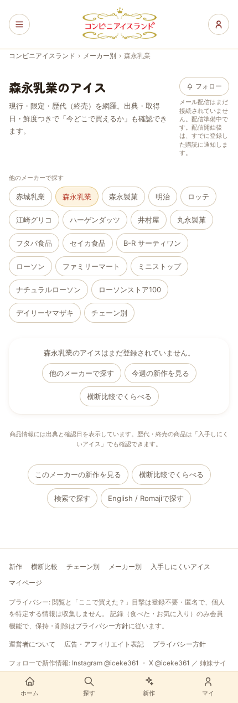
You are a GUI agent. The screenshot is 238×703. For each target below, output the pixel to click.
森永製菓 (123, 196)
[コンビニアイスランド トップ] (119, 24)
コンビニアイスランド (42, 55)
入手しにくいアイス (180, 566)
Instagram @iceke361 (105, 663)
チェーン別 (109, 312)
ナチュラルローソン (48, 289)
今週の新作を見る (160, 373)
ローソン (30, 266)
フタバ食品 (34, 243)
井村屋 (148, 219)
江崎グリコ (34, 219)
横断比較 (44, 566)
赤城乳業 (30, 196)
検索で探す (72, 498)
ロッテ (198, 196)
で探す (146, 498)
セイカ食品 (88, 243)
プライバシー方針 (101, 626)
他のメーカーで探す (81, 373)
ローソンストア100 (130, 289)
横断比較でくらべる (119, 396)
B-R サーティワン (152, 243)
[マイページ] (218, 24)
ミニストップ (159, 266)
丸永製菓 (191, 219)
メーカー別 (99, 55)
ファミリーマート (91, 266)
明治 (163, 196)
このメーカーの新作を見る (78, 474)
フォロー (208, 86)
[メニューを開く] (19, 24)
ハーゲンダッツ (95, 219)
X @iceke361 (169, 663)
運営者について (32, 644)
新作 (15, 566)
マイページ (25, 582)
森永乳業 (77, 196)
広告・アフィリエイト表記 (104, 644)
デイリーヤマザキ (45, 312)
